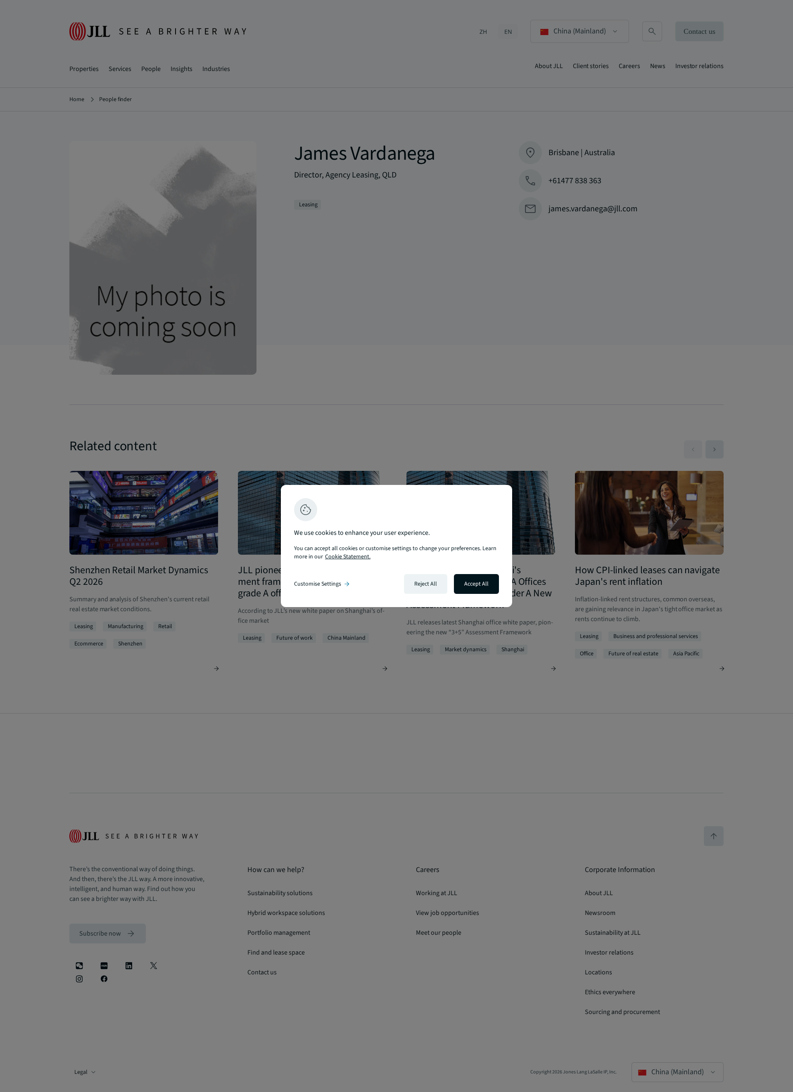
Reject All (425, 584)
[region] (396, 546)
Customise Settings (322, 584)
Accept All (476, 584)
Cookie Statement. (347, 557)
